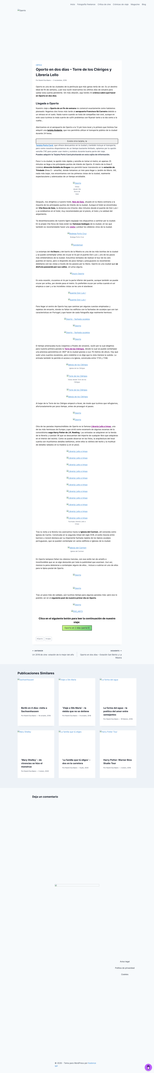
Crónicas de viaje (121, 4)
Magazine (135, 4)
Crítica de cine (104, 4)
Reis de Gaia (78, 202)
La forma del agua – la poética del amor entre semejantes (115, 711)
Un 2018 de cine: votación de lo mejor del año (53, 653)
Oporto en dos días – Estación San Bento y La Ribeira (101, 654)
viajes (48, 639)
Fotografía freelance (86, 4)
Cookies (124, 974)
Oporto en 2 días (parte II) (77, 628)
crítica (39, 65)
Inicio (72, 4)
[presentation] (36, 690)
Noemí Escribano (45, 80)
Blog (144, 4)
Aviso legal (125, 961)
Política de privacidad (125, 968)
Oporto (40, 639)
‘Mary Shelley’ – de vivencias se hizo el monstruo (31, 763)
